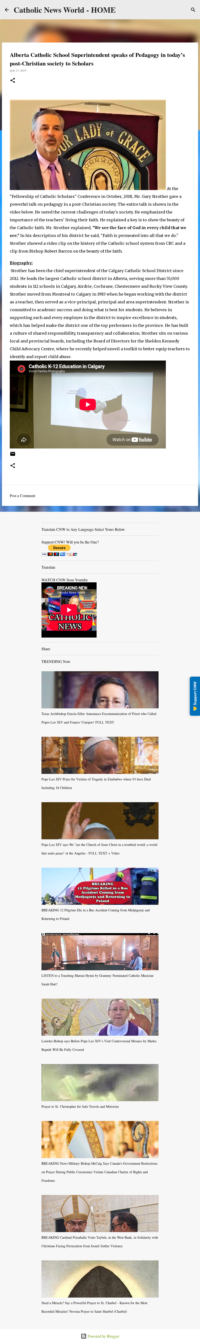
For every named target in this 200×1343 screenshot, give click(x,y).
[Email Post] (13, 456)
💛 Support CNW (195, 696)
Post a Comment (22, 495)
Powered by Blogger (103, 1336)
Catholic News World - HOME (65, 9)
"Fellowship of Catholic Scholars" (44, 196)
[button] (13, 80)
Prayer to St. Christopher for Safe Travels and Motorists (80, 1106)
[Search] (193, 10)
